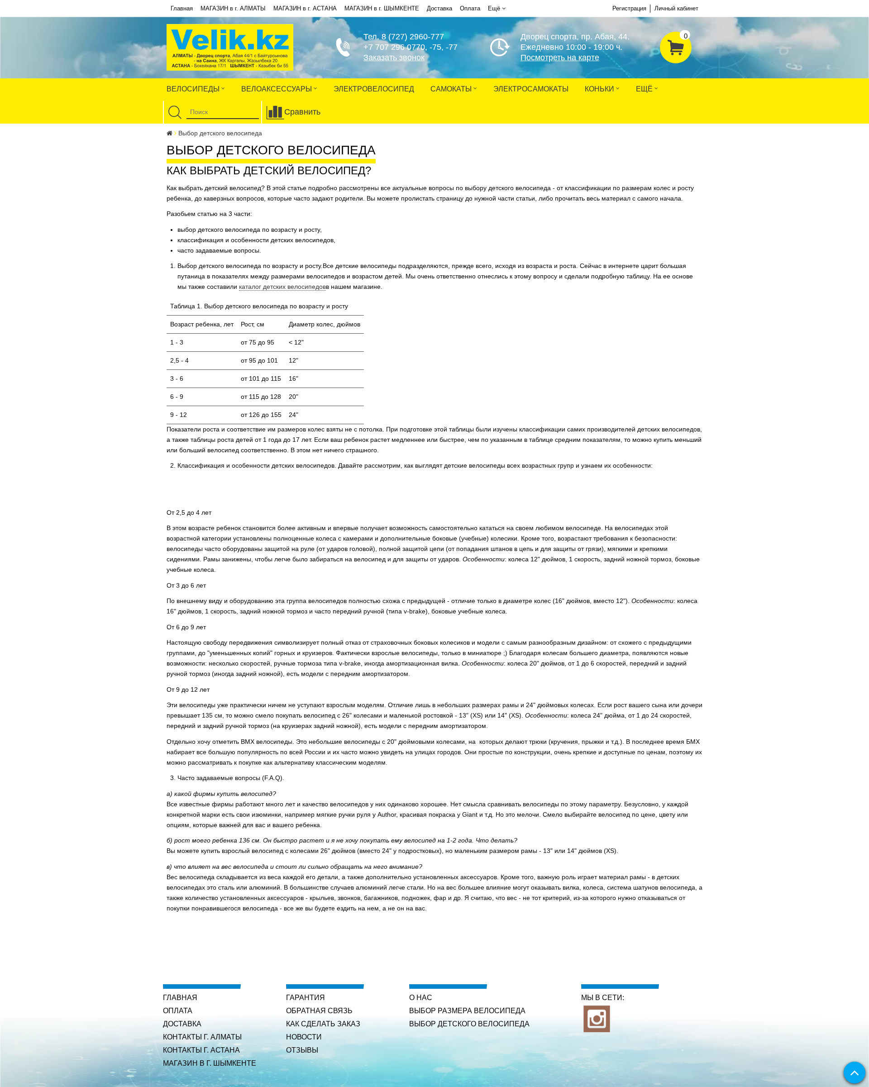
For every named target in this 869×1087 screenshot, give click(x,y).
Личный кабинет (676, 8)
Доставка (439, 8)
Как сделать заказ (323, 1024)
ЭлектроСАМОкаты (530, 89)
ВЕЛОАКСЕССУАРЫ (277, 89)
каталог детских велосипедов (282, 286)
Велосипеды (194, 89)
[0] (676, 46)
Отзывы (302, 1050)
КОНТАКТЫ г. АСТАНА (201, 1050)
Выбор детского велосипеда (469, 1024)
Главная (182, 8)
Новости (304, 1037)
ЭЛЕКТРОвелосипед (374, 89)
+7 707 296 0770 (394, 47)
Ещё (494, 8)
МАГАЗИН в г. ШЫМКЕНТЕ (381, 8)
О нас (420, 997)
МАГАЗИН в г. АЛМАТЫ (233, 8)
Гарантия (305, 997)
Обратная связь (319, 1011)
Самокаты (451, 89)
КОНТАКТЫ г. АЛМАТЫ (202, 1037)
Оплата (470, 8)
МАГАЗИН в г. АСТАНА (305, 8)
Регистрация (629, 8)
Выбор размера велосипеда (467, 1011)
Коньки (600, 89)
